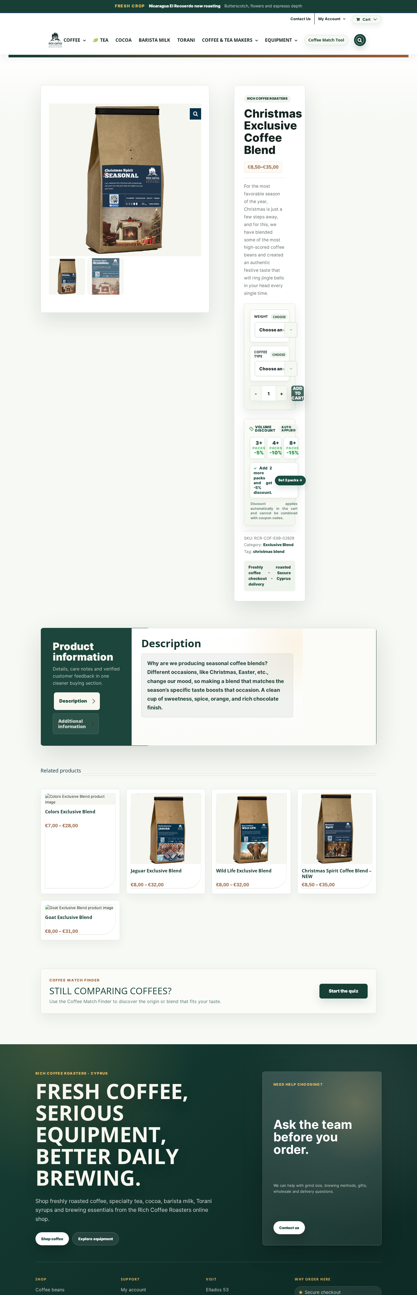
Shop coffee (52, 1238)
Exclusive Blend (278, 544)
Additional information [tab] (72, 723)
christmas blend (269, 551)
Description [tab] (73, 701)
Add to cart (297, 393)
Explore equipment (95, 1238)
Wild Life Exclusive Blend (243, 871)
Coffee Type (260, 354)
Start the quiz (343, 991)
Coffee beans (49, 1289)
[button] (360, 40)
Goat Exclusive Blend (68, 917)
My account (133, 1289)
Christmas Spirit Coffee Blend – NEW (336, 874)
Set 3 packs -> (290, 480)
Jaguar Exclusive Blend (156, 871)
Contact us (289, 1227)
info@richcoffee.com (114, 19)
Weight (261, 316)
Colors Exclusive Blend (70, 812)
